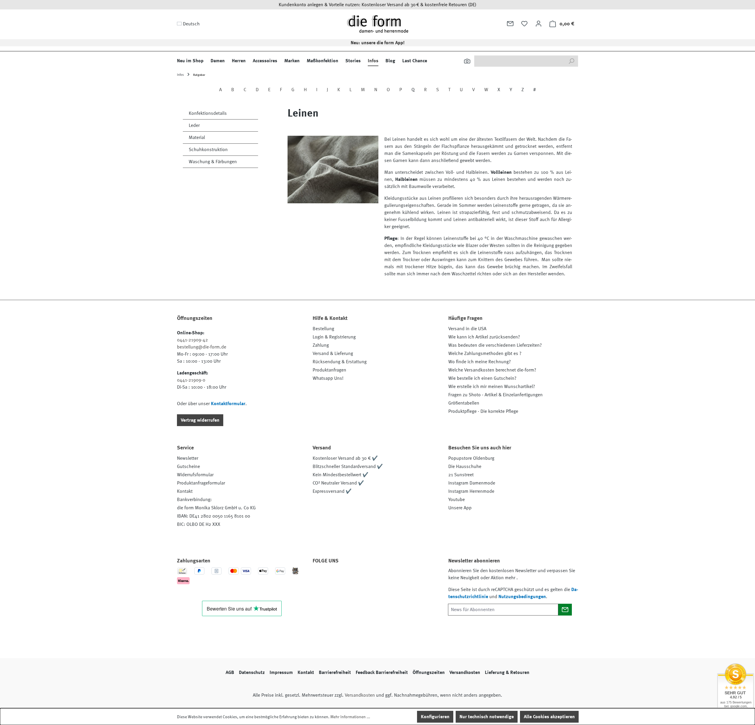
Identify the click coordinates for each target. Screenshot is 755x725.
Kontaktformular (228, 403)
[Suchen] (467, 61)
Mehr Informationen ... (350, 716)
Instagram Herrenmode (471, 491)
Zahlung (321, 345)
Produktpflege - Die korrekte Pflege (483, 411)
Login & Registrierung (334, 337)
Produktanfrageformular (201, 483)
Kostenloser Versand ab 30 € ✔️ (345, 458)
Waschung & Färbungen (213, 161)
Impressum (281, 672)
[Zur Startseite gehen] (377, 24)
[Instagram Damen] (367, 577)
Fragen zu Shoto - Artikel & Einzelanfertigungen (495, 394)
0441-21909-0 (191, 380)
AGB (230, 672)
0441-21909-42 (192, 340)
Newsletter (187, 458)
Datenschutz (252, 672)
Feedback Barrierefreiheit (382, 672)
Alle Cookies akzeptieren (549, 716)
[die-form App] (399, 577)
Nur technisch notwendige (486, 716)
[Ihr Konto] (538, 24)
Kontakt (185, 491)
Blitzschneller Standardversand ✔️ (348, 466)
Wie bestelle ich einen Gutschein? (482, 378)
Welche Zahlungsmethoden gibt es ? (484, 353)
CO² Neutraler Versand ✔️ (338, 483)
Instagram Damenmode (471, 483)
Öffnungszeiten (429, 672)
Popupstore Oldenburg (471, 458)
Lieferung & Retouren (507, 672)
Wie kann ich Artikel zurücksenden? (484, 337)
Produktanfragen (329, 370)
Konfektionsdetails (208, 113)
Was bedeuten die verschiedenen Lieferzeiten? (495, 345)
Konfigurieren (435, 716)
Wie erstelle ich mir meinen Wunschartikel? (491, 386)
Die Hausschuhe (464, 466)
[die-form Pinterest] (336, 577)
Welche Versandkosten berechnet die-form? (492, 370)
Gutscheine (188, 466)
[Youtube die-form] (383, 577)
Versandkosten (464, 672)
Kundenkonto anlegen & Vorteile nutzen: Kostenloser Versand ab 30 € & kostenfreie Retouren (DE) (377, 4)
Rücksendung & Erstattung (340, 361)
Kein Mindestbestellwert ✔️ (340, 474)
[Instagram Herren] (351, 577)
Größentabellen (463, 403)
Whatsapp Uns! (328, 378)
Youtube (456, 499)
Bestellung (323, 328)
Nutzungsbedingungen (522, 596)
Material (197, 137)
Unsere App (460, 507)
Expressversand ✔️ (332, 491)
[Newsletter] (510, 24)
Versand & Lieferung (333, 353)
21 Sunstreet (461, 474)
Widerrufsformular (195, 474)
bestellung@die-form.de (201, 347)
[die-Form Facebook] (320, 577)
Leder (194, 125)
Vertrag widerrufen (200, 420)
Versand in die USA (467, 328)
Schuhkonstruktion (208, 149)
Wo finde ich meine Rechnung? (479, 361)
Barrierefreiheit (335, 672)
